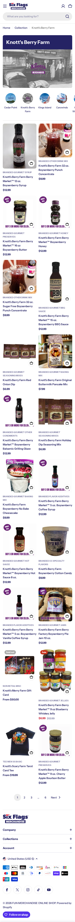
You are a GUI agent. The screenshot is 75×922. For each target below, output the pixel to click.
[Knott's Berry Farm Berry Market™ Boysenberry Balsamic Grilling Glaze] (19, 411)
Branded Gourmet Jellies (54, 700)
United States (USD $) (21, 858)
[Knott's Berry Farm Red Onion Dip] (19, 351)
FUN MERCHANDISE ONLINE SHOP (34, 903)
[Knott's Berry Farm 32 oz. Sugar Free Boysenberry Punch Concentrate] (19, 277)
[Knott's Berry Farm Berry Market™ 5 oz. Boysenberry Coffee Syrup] (55, 476)
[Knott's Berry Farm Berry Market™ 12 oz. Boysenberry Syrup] (19, 146)
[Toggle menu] (5, 6)
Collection (21, 27)
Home (6, 27)
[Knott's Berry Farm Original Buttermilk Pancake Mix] (55, 351)
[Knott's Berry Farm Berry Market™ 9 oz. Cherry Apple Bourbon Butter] (55, 741)
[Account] (63, 6)
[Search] (67, 16)
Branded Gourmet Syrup (17, 172)
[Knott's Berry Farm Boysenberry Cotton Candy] (55, 540)
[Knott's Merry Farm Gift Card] (19, 665)
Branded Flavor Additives (54, 496)
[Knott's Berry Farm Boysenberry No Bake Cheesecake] (19, 476)
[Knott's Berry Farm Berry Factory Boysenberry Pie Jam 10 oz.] (55, 604)
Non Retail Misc (12, 686)
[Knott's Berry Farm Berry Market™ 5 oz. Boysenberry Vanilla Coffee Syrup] (19, 604)
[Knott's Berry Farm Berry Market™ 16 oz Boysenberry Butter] (19, 212)
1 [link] (17, 797)
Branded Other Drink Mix (53, 161)
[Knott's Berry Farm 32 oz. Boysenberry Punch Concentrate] (55, 140)
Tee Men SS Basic (12, 761)
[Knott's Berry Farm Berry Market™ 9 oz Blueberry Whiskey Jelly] (55, 672)
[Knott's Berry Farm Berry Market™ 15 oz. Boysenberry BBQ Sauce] (55, 282)
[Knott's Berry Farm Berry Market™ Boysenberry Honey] (55, 212)
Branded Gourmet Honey (53, 233)
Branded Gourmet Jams (52, 625)
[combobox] (37, 16)
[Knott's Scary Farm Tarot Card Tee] (19, 741)
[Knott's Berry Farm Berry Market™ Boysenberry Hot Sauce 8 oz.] (19, 540)
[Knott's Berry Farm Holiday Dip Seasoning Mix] (55, 411)
